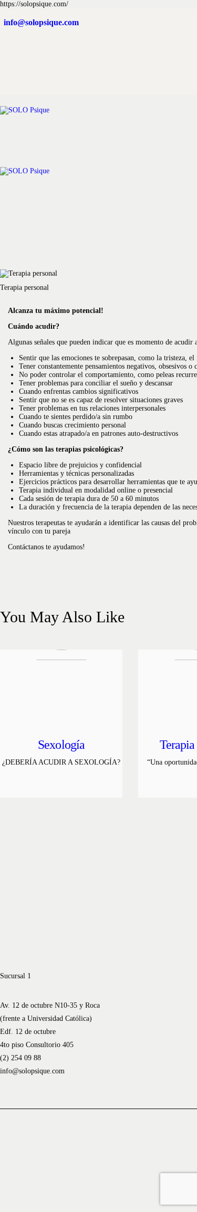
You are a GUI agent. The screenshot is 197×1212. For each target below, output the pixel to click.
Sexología (61, 744)
